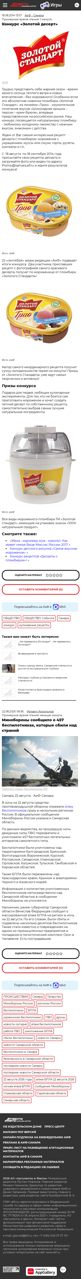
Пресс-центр (54, 1126)
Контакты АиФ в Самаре (22, 1156)
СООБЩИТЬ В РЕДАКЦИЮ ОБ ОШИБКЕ (31, 1167)
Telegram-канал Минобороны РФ (24, 789)
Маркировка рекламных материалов (33, 1162)
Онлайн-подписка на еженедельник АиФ (37, 1137)
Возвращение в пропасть (33, 653)
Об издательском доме (22, 1126)
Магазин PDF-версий (19, 1132)
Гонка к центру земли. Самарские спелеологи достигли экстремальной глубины (45, 667)
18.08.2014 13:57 (12, 15)
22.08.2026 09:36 (13, 711)
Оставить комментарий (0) (41, 589)
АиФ (5, 82)
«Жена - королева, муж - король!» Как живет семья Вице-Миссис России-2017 (37, 542)
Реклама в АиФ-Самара (21, 1142)
